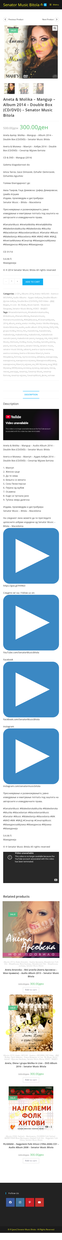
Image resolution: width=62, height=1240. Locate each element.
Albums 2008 (11, 1136)
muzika (36, 341)
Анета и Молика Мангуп (31, 353)
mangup (39, 338)
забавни (41, 356)
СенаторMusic (34, 375)
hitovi (19, 330)
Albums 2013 (9, 962)
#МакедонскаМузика (44, 240)
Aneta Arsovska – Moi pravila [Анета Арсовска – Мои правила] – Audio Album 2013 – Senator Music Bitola (31, 973)
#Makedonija (10, 236)
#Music (54, 232)
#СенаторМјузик (46, 319)
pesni (5, 345)
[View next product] (57, 19)
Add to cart (33, 282)
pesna (52, 341)
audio (21, 327)
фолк (44, 375)
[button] (54, 28)
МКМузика (17, 367)
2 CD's (18, 293)
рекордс (14, 371)
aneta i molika (28, 323)
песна (52, 367)
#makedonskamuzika (38, 312)
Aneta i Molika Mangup (47, 323)
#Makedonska (33, 228)
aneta (18, 323)
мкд (50, 364)
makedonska (21, 334)
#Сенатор (27, 240)
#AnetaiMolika (27, 224)
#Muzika (46, 228)
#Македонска (10, 244)
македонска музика (25, 360)
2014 (5, 323)
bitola (45, 327)
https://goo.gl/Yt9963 (14, 585)
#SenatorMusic (11, 224)
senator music (46, 345)
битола (17, 356)
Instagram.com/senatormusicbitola (21, 786)
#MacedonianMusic (28, 232)
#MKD (40, 236)
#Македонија (36, 244)
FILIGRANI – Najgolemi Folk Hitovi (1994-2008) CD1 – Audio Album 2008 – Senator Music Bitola (31, 1145)
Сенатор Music (35, 371)
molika (22, 341)
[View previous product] (5, 19)
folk (56, 327)
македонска (9, 360)
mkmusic (14, 341)
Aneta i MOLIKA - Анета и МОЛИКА (29, 1055)
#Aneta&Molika (44, 224)
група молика (29, 356)
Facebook (8, 659)
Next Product (48, 19)
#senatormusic (37, 316)
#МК (46, 236)
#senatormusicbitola (13, 319)
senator (21, 345)
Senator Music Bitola (21, 4)
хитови (51, 375)
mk (45, 338)
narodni (44, 341)
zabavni (27, 349)
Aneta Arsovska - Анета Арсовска (29, 962)
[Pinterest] (29, 1202)
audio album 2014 (33, 327)
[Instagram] (20, 1202)
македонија (51, 356)
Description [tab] (31, 394)
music (29, 341)
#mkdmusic (8, 316)
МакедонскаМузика (46, 360)
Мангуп (20, 364)
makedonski (34, 334)
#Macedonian (10, 232)
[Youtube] (39, 1202)
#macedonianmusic (17, 312)
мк (33, 364)
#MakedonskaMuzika (14, 228)
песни (6, 371)
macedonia (32, 330)
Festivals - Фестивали (27, 1136)
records (12, 345)
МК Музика (41, 364)
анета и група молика (42, 349)
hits (24, 330)
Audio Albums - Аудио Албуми (27, 297)
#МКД (53, 236)
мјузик (28, 364)
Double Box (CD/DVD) (27, 301)
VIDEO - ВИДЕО (40, 308)
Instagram (8, 726)
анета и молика (10, 353)
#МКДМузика (30, 319)
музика (35, 367)
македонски (9, 364)
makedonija (8, 334)
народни (44, 367)
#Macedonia (24, 236)
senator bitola (32, 345)
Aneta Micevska (10, 327)
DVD (51, 327)
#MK (33, 236)
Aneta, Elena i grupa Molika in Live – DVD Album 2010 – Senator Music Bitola (31, 1065)
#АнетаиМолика (12, 240)
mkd (50, 338)
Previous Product (15, 19)
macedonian (45, 330)
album (12, 323)
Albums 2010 (8, 1055)
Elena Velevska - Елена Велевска (24, 1057)
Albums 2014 (27, 293)
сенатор (23, 371)
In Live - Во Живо (18, 304)
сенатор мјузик (18, 375)
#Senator (45, 232)
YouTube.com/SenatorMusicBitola (21, 652)
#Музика (23, 244)
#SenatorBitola (22, 316)
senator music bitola (12, 349)
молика (27, 367)
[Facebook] (10, 1202)
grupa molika (9, 330)
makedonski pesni (25, 338)
